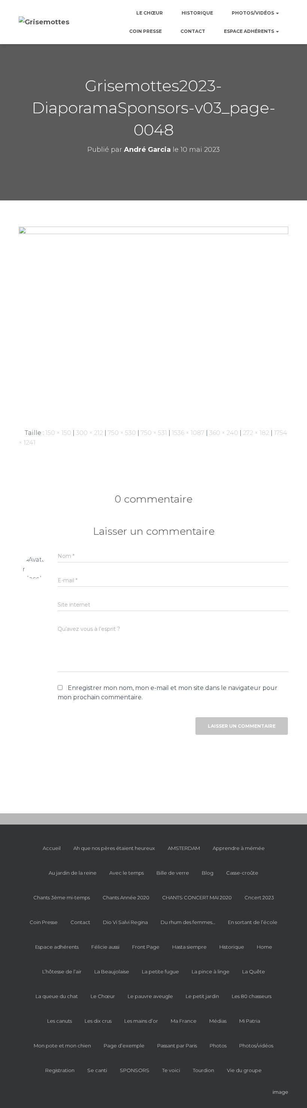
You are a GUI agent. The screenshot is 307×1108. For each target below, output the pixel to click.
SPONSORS (134, 1070)
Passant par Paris (177, 1046)
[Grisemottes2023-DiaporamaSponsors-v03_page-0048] (153, 321)
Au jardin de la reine (73, 873)
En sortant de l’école (252, 922)
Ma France (184, 1021)
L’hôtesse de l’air (62, 972)
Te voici (171, 1070)
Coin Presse (145, 31)
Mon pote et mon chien (62, 1046)
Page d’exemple (124, 1046)
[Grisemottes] (44, 22)
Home (264, 947)
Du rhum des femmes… (188, 922)
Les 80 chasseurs (251, 996)
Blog (207, 873)
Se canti (97, 1070)
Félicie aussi (105, 947)
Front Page (145, 947)
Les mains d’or (141, 1021)
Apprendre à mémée (239, 848)
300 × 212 (89, 432)
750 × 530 (122, 432)
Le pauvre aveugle (150, 996)
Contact (192, 31)
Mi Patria (249, 1021)
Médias (218, 1021)
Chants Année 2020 (126, 897)
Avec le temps (126, 873)
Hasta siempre (189, 947)
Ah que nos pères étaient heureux (114, 848)
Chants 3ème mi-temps (61, 897)
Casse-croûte (242, 873)
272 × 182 (256, 432)
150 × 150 (58, 432)
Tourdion (203, 1070)
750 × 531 (154, 432)
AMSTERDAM (184, 848)
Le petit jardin (202, 996)
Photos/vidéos (253, 13)
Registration (60, 1070)
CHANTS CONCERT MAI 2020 (197, 897)
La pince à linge (211, 972)
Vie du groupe (244, 1070)
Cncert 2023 (259, 897)
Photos (218, 1046)
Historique (197, 13)
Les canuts (59, 1021)
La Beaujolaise (111, 972)
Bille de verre (172, 873)
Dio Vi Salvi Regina (125, 922)
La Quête (253, 972)
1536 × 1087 (188, 432)
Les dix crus (98, 1021)
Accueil (52, 848)
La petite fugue (160, 972)
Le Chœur (149, 13)
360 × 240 (223, 432)
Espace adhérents (249, 31)
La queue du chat (57, 996)
